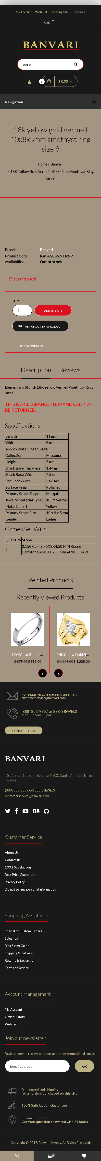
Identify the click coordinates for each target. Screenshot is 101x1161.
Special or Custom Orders (23, 931)
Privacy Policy (15, 882)
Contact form (23, 731)
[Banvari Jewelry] (50, 48)
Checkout (79, 12)
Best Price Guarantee (20, 875)
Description (36, 369)
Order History (15, 1017)
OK (84, 1066)
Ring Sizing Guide (17, 946)
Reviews (69, 369)
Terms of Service (17, 968)
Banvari (56, 164)
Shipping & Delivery (19, 953)
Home (42, 164)
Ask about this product (43, 326)
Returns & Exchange (19, 960)
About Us (11, 853)
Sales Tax (11, 938)
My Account (24, 12)
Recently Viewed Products (50, 597)
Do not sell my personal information (30, 889)
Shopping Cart (59, 12)
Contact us (12, 860)
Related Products (50, 580)
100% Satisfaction (18, 867)
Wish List (41, 12)
